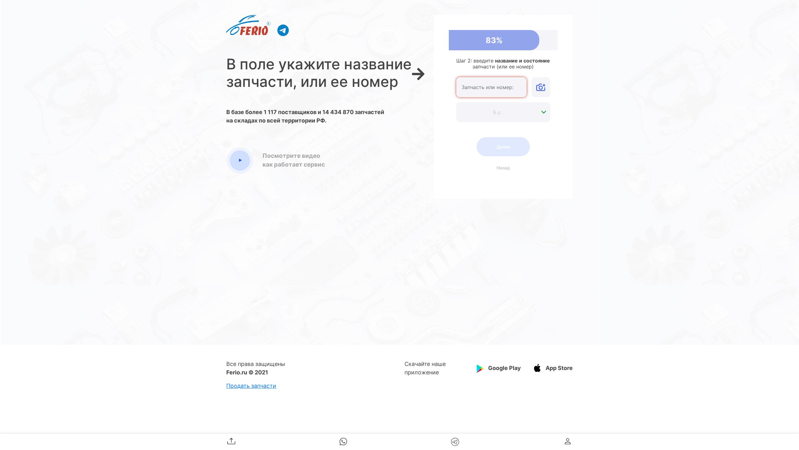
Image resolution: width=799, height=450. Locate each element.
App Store (559, 368)
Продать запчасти (251, 385)
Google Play (504, 368)
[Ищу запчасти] (283, 30)
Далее (503, 146)
